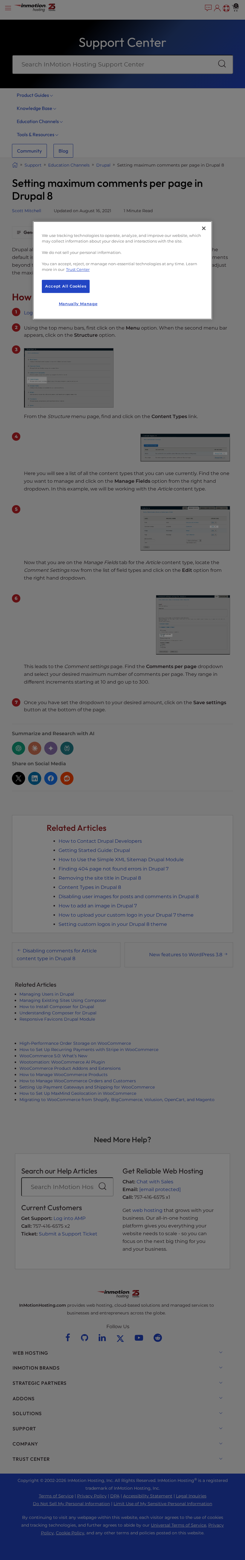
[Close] (203, 228)
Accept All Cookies (65, 286)
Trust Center (78, 269)
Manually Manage (78, 304)
